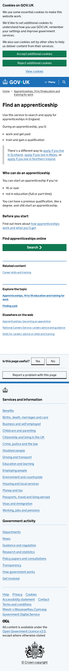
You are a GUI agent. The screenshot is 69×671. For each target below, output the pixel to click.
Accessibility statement (19, 599)
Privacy (17, 594)
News (7, 539)
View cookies (34, 71)
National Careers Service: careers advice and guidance (34, 327)
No (55, 361)
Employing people (15, 470)
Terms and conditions (17, 604)
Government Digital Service (21, 614)
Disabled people (14, 450)
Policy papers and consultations (24, 558)
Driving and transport (17, 457)
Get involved (11, 578)
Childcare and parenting (19, 430)
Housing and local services (21, 484)
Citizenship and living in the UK (23, 437)
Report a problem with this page (34, 375)
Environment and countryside (23, 477)
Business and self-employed (22, 424)
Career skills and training (17, 272)
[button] (34, 247)
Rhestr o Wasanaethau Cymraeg (24, 609)
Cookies (31, 594)
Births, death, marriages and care (25, 417)
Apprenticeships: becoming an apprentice (27, 321)
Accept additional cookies (34, 54)
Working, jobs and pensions (21, 510)
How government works (19, 572)
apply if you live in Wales (40, 155)
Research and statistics (19, 552)
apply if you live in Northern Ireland (31, 159)
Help (6, 594)
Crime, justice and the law (20, 444)
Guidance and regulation (19, 545)
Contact (43, 599)
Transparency (12, 565)
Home (6, 91)
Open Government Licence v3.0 (24, 631)
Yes (40, 361)
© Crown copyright (34, 662)
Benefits (8, 411)
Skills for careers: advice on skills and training (29, 334)
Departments (12, 532)
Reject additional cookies (34, 63)
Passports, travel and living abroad (26, 497)
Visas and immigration (17, 503)
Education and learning (18, 464)
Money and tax (13, 490)
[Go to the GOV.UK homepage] (16, 82)
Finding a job (10, 305)
